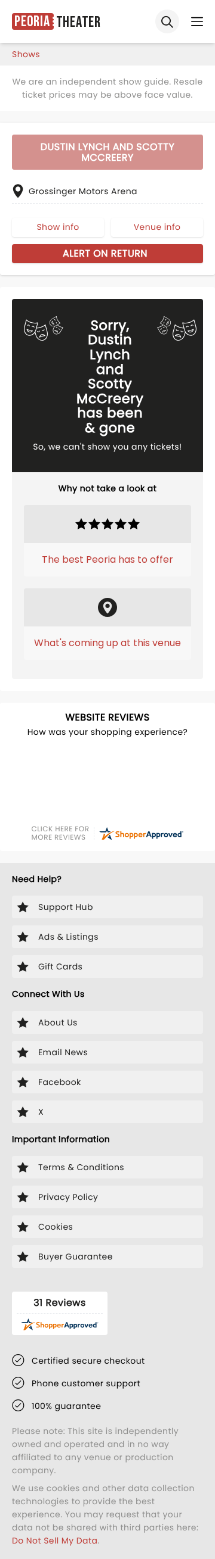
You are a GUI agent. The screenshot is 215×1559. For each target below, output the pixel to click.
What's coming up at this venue (107, 643)
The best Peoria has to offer (107, 559)
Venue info (157, 227)
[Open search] (167, 21)
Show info (57, 227)
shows (26, 54)
